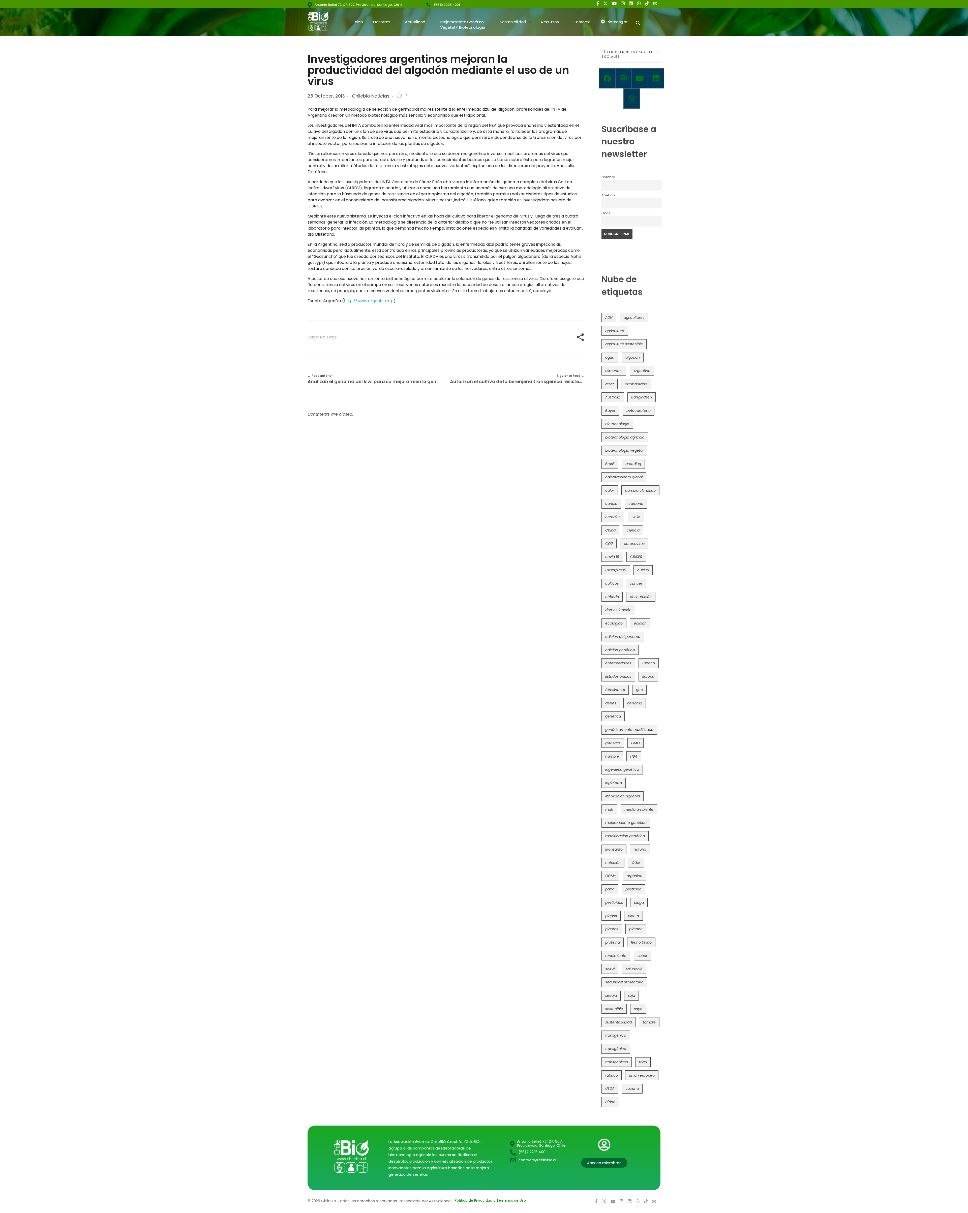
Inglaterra (613, 782)
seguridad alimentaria (624, 982)
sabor (642, 955)
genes (610, 703)
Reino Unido (641, 942)
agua (609, 357)
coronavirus (634, 543)
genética (613, 716)
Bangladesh (641, 397)
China (610, 530)
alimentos (613, 370)
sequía (611, 995)
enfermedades (618, 663)
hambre (612, 756)
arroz (609, 384)
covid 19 (612, 556)
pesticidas (614, 902)
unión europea (642, 1075)
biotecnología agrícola (624, 437)
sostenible (614, 1008)
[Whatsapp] (631, 98)
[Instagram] (623, 78)
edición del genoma (622, 636)
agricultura (614, 330)
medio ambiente (638, 809)
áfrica (610, 1101)
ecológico (614, 623)
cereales (612, 516)
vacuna (632, 1088)
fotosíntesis (615, 689)
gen (639, 689)
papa (609, 889)
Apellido (608, 195)
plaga (639, 902)
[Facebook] (607, 78)
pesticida (633, 889)
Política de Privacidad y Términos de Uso (490, 1200)
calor (609, 490)
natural (640, 849)
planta (633, 915)
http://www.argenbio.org (369, 301)
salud (610, 969)
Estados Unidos (618, 676)
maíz (609, 809)
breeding (633, 463)
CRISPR (636, 556)
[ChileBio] (322, 21)
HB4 (633, 756)
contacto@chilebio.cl (537, 1160)
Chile (635, 516)
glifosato (612, 742)
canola (611, 503)
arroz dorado (636, 384)
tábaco (611, 1075)
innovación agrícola (622, 796)
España (648, 663)
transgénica (615, 1035)
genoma (634, 703)
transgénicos (616, 1062)
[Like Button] (399, 95)
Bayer (610, 410)
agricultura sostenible (624, 344)
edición (640, 623)
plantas (611, 928)
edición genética (620, 649)
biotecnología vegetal (624, 450)
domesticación (618, 609)
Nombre (608, 177)
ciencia (633, 530)
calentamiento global (624, 477)
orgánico (634, 875)
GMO (635, 742)
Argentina (641, 370)
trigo (643, 1062)
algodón (632, 357)
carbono (635, 503)
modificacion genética (625, 835)
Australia (612, 397)
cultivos (612, 583)
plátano (636, 928)
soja (631, 995)
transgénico (615, 1048)
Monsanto (614, 849)
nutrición (613, 862)
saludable (634, 969)
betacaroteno (638, 410)
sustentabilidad (618, 1022)
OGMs (610, 875)
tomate (649, 1022)
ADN (609, 317)
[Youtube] (640, 78)
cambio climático (640, 490)
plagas (611, 915)
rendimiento (615, 955)
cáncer (636, 583)
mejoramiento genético (626, 822)
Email (605, 213)
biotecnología (617, 423)
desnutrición (641, 596)
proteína (612, 942)
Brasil (609, 463)
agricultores (634, 317)
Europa (648, 676)
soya (638, 1008)
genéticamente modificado (629, 729)
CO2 (609, 543)
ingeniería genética (622, 769)
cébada (612, 596)
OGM (636, 862)
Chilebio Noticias (370, 96)
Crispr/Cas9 (615, 570)
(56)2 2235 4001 (447, 4)
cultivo (643, 570)
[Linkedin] (656, 78)
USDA (609, 1088)
